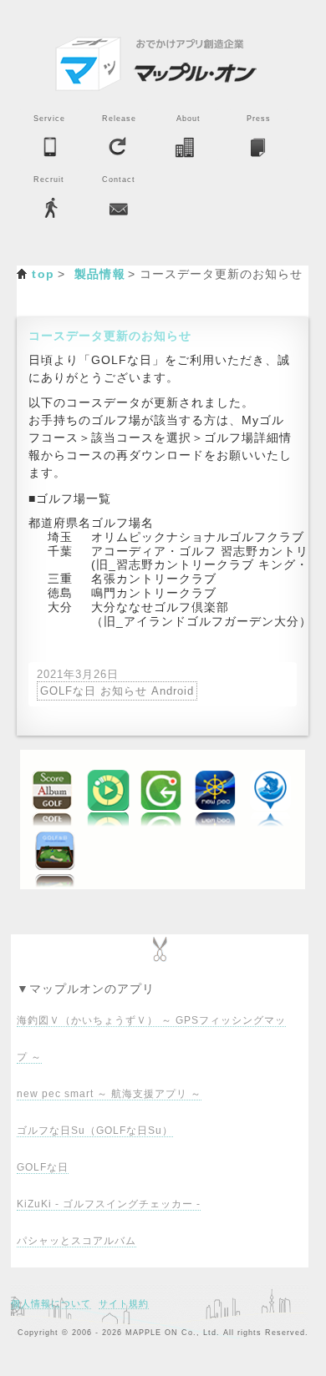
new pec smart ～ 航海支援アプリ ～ (109, 1094)
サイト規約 (124, 1303)
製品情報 (100, 274)
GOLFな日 (43, 1167)
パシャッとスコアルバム (76, 1241)
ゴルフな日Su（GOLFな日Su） (95, 1130)
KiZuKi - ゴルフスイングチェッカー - (109, 1204)
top (43, 274)
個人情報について (51, 1303)
